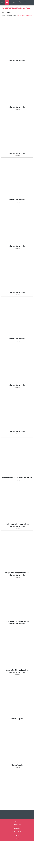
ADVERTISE (17, 825)
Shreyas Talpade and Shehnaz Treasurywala (17, 478)
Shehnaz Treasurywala (17, 60)
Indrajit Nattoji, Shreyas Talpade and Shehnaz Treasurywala (17, 525)
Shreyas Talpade (17, 718)
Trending (8, 12)
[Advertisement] (17, 789)
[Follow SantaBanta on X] (25, 2)
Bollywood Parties (11, 15)
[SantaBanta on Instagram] (19, 2)
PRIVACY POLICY (17, 832)
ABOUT (17, 821)
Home (3, 15)
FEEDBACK (17, 828)
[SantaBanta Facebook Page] (14, 2)
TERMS (17, 835)
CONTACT (17, 839)
